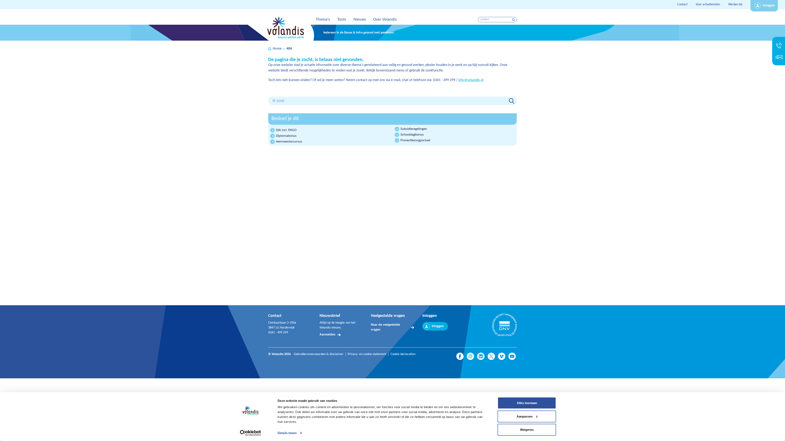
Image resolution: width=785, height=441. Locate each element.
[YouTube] (512, 356)
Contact (682, 4)
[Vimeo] (501, 356)
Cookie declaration (402, 354)
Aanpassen (525, 416)
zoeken (514, 19)
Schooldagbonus (412, 134)
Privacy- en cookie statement (367, 354)
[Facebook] (460, 356)
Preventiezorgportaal (415, 140)
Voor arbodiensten (708, 4)
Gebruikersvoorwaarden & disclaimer (318, 354)
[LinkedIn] (481, 356)
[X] (491, 356)
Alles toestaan (527, 403)
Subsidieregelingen (413, 129)
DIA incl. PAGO (286, 130)
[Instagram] (470, 356)
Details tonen (287, 433)
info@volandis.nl (470, 80)
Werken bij (735, 4)
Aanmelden (327, 334)
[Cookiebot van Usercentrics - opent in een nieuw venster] (250, 433)
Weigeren (527, 429)
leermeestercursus (289, 141)
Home (277, 49)
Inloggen (769, 5)
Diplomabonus (286, 136)
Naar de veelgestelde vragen (385, 327)
